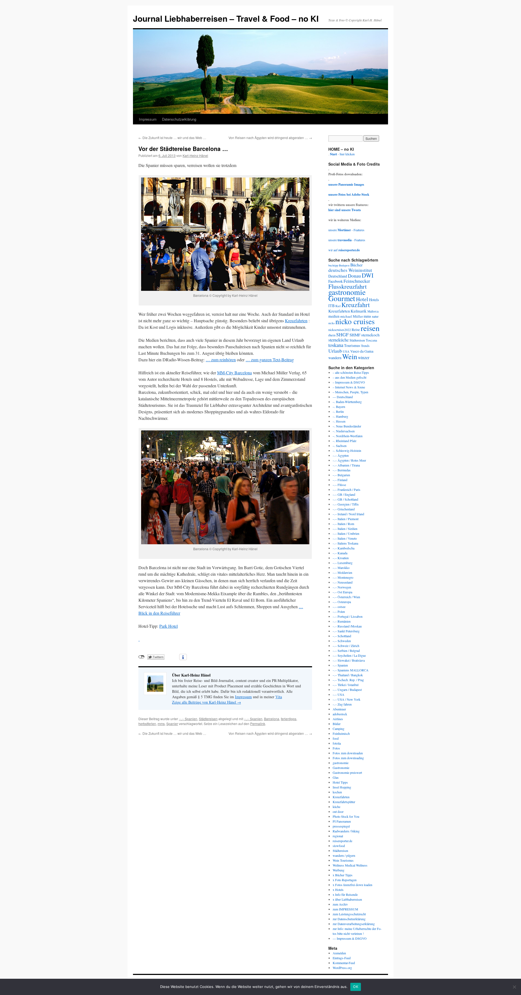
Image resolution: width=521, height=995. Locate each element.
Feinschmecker (357, 281)
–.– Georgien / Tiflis (346, 504)
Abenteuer (339, 709)
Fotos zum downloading (348, 758)
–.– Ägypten (341, 455)
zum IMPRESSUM (345, 909)
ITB (331, 305)
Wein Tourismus (343, 860)
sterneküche (338, 340)
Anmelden (339, 953)
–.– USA (338, 694)
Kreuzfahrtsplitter (344, 802)
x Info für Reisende (345, 894)
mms (161, 723)
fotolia (337, 743)
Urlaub (335, 350)
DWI (367, 275)
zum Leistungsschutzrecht (349, 914)
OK (355, 986)
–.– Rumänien (342, 621)
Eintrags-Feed (342, 958)
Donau (354, 275)
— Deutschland (343, 397)
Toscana (371, 340)
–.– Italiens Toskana (345, 543)
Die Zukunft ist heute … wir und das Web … (172, 137)
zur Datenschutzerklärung (349, 919)
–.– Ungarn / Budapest (347, 689)
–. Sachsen (340, 445)
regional (338, 836)
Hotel (362, 299)
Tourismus (352, 345)
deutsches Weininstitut (350, 270)
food (336, 738)
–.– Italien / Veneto (345, 538)
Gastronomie (341, 767)
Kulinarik (359, 311)
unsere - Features (346, 230)
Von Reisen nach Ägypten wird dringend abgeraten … (270, 137)
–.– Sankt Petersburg (346, 631)
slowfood (339, 845)
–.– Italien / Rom (343, 523)
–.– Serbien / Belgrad (346, 650)
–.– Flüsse (339, 484)
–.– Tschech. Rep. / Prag (348, 680)
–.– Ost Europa (342, 592)
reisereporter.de (342, 841)
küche (336, 806)
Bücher (356, 265)
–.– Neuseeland (342, 582)
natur (375, 316)
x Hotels (338, 889)
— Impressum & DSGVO (350, 938)
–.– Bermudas (342, 470)
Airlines (338, 719)
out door (338, 811)
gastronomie (347, 292)
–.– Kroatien (341, 558)
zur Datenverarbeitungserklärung (354, 924)
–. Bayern (339, 406)
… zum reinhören (221, 359)
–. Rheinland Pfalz (344, 441)
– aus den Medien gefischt (349, 377)
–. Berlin (338, 411)
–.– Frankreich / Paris (346, 489)
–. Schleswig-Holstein (347, 450)
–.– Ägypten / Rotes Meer (349, 460)
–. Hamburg (340, 416)
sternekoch (370, 334)
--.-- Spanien (188, 718)
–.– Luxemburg (342, 563)
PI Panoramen (342, 821)
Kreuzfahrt (355, 304)
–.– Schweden (342, 641)
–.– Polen (339, 611)
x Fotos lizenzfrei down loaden (352, 885)
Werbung (338, 870)
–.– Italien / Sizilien (345, 528)
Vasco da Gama (361, 351)
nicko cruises (355, 321)
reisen (370, 328)
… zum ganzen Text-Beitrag (270, 359)
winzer (363, 357)
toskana (335, 345)
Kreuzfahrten (296, 320)
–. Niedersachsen (344, 431)
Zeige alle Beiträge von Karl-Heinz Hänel (206, 702)
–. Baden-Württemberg (347, 402)
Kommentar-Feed (344, 963)
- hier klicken (342, 154)
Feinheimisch (341, 733)
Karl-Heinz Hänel (195, 155)
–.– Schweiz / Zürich (346, 645)
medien (333, 316)
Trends (365, 346)
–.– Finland (340, 480)
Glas (336, 777)
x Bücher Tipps (342, 875)
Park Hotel (168, 626)
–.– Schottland (342, 636)
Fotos (336, 748)
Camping (338, 728)
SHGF (342, 334)
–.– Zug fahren (342, 704)
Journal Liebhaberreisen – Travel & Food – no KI (226, 18)
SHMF (355, 334)
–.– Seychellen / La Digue (349, 655)
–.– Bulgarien (341, 475)
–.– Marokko (341, 567)
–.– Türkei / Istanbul (345, 684)
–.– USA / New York (346, 699)
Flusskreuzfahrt (347, 286)
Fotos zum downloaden (348, 753)
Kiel (338, 306)
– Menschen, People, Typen (350, 392)
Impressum (148, 119)
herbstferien (147, 723)
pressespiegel (341, 826)
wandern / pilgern (344, 855)
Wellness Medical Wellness (350, 865)
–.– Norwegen (342, 587)
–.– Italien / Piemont (345, 519)
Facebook (335, 281)
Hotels (374, 299)
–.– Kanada (340, 553)
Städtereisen (208, 718)
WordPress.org (342, 967)
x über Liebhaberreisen (347, 899)
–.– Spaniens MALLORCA (350, 670)
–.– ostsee (339, 606)
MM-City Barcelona (234, 372)
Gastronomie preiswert (347, 772)
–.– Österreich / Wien (346, 597)
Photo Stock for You (346, 816)
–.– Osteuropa (342, 602)
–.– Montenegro (343, 577)
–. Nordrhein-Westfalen (348, 436)
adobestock (340, 714)
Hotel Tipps (340, 782)
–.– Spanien (340, 665)
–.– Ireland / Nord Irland (348, 514)
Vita (278, 696)
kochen (337, 792)
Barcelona (271, 718)
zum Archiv (340, 904)
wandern (334, 357)
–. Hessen (339, 421)
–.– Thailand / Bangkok (348, 675)
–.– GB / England (344, 494)
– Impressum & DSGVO (349, 382)
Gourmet (341, 298)
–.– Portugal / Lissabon (348, 616)
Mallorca (373, 311)
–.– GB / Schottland (345, 499)
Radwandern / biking (346, 831)
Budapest (344, 265)
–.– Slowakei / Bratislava (349, 660)
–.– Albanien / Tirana (346, 465)
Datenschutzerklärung (179, 119)
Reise (356, 329)
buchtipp (333, 265)
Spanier (172, 723)
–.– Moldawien (342, 572)
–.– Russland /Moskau (347, 626)
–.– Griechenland (344, 509)
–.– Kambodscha (343, 548)
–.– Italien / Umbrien (346, 533)
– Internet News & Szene (349, 387)
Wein (349, 356)
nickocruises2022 (339, 329)
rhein (331, 335)
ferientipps (288, 718)
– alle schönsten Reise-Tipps (351, 372)
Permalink (257, 723)
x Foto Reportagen (345, 880)
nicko (331, 323)
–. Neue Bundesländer (347, 426)
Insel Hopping (342, 787)
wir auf (344, 250)
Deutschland (337, 276)
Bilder (337, 724)
